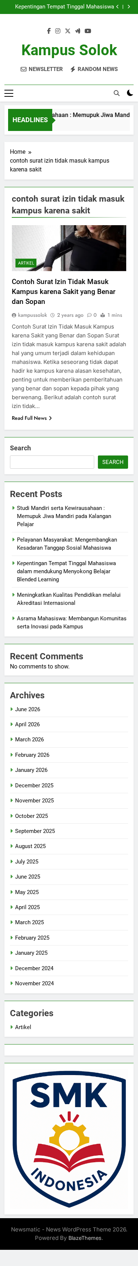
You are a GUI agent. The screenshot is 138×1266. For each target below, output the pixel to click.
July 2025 (26, 861)
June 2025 (27, 876)
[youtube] (87, 31)
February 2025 (32, 938)
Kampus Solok (69, 50)
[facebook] (49, 31)
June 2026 (27, 709)
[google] (77, 31)
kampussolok (32, 315)
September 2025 (35, 831)
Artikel (26, 263)
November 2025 (34, 800)
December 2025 (34, 785)
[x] (68, 31)
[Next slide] (129, 7)
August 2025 (30, 846)
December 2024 (34, 968)
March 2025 (29, 922)
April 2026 (27, 724)
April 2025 (27, 907)
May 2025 (27, 892)
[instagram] (58, 31)
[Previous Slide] (118, 7)
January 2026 (31, 770)
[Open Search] (117, 93)
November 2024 (34, 983)
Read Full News (29, 418)
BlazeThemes (85, 1238)
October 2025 (31, 816)
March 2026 (29, 739)
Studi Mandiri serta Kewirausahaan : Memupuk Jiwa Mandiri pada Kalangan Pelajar (64, 516)
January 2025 (31, 953)
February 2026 (32, 755)
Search (20, 448)
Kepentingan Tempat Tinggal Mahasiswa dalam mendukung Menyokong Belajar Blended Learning (64, 7)
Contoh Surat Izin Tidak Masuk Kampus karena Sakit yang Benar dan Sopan (64, 291)
